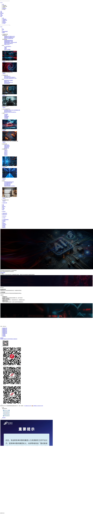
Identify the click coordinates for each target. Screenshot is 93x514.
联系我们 (3, 225)
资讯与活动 (4, 224)
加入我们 (3, 226)
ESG (3, 222)
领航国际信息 (4, 329)
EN (1, 2)
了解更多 (3, 61)
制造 (1, 16)
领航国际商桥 (4, 333)
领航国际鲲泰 (4, 331)
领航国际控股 (4, 328)
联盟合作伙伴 (4, 214)
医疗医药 (1, 13)
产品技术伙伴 (4, 213)
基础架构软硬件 (5, 31)
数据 (3, 29)
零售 (1, 14)
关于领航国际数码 (5, 219)
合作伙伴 (3, 21)
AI (2, 28)
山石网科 (3, 334)
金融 (1, 12)
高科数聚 (3, 335)
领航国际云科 (4, 332)
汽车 (1, 11)
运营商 (1, 15)
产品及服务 (4, 19)
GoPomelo (4, 336)
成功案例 (3, 223)
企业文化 (3, 221)
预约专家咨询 (2, 272)
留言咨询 (3, 417)
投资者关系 (4, 22)
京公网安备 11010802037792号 (38, 405)
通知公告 (3, 227)
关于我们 (3, 23)
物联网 (3, 32)
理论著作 (3, 220)
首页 (3, 18)
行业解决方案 (4, 20)
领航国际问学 (4, 330)
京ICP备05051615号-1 (28, 405)
